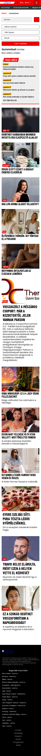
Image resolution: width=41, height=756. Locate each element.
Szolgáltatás (18, 742)
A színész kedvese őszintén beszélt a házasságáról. (16, 442)
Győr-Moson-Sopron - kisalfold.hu (13, 694)
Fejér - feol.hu (6, 691)
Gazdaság (18, 733)
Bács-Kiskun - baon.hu (10, 673)
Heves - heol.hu (7, 700)
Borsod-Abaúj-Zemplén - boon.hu (13, 682)
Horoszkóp (5, 7)
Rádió (18, 745)
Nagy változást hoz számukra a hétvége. (19, 401)
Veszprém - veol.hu (8, 723)
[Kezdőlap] (7, 3)
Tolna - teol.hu (7, 717)
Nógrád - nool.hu (8, 708)
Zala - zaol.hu (7, 726)
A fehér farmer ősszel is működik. (20, 481)
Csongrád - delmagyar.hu (11, 685)
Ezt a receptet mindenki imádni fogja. (20, 528)
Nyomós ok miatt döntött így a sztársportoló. (20, 578)
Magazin (18, 736)
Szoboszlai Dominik (21, 7)
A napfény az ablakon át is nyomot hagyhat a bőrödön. (18, 628)
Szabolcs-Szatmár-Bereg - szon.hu (14, 714)
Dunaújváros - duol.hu (9, 688)
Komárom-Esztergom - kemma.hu (13, 705)
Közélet (18, 730)
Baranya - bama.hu (9, 676)
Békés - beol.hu (7, 679)
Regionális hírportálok (18, 671)
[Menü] (36, 2)
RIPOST (4, 13)
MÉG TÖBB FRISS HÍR (10, 100)
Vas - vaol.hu (6, 720)
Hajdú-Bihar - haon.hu (10, 697)
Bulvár (18, 739)
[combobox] (18, 26)
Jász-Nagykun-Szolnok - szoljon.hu (14, 703)
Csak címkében (20, 44)
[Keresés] (32, 2)
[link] (6, 130)
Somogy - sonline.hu (9, 711)
